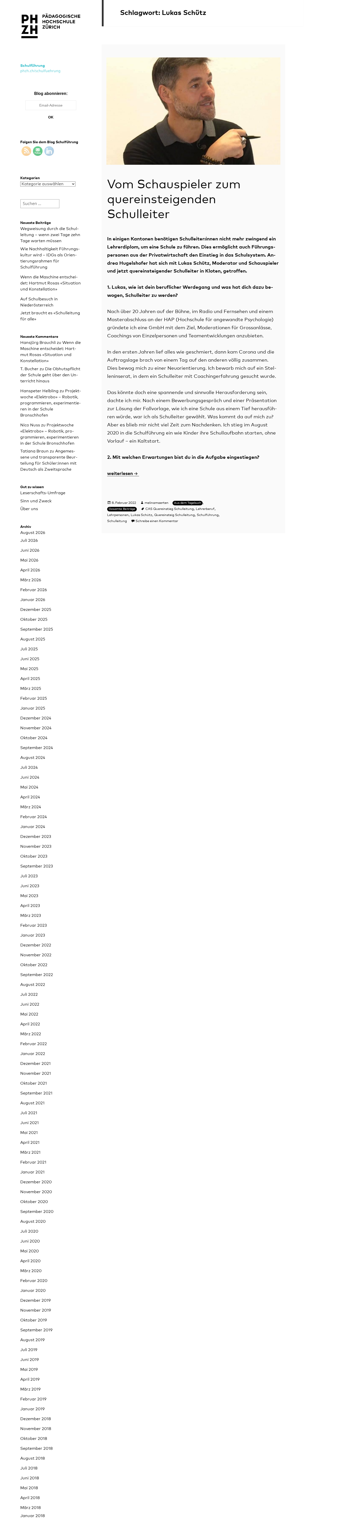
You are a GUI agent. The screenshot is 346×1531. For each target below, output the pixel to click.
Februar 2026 (33, 590)
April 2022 (30, 1024)
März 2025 (30, 689)
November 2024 (35, 728)
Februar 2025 (33, 698)
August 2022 (32, 985)
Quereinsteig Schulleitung (174, 515)
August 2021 (32, 1103)
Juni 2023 (29, 886)
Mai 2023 (29, 896)
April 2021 (30, 1143)
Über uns (29, 509)
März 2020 (31, 1271)
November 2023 (35, 846)
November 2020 (36, 1192)
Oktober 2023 (33, 856)
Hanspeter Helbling (39, 391)
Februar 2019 (33, 1399)
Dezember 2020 (36, 1182)
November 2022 (35, 955)
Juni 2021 (29, 1123)
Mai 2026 (29, 560)
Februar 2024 (33, 817)
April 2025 (30, 679)
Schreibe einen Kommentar (157, 521)
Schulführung (32, 66)
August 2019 (32, 1340)
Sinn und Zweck (35, 501)
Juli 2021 (28, 1113)
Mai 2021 (29, 1133)
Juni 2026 (29, 550)
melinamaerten (156, 503)
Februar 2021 (33, 1162)
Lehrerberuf (205, 509)
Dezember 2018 (35, 1419)
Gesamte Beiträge (122, 509)
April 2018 (30, 1498)
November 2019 (35, 1310)
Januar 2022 (32, 1054)
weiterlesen (123, 473)
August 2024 (32, 758)
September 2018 (36, 1448)
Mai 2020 (29, 1251)
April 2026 (30, 570)
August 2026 (32, 533)
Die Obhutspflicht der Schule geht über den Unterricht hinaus (50, 375)
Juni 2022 (29, 1004)
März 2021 (30, 1152)
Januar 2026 (32, 600)
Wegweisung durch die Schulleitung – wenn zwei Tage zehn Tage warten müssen (50, 235)
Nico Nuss (30, 425)
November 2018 (35, 1429)
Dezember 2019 (35, 1300)
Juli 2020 (29, 1231)
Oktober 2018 (33, 1439)
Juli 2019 (28, 1350)
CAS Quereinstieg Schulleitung (169, 509)
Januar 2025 (32, 708)
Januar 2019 (32, 1409)
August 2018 (32, 1458)
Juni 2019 (29, 1360)
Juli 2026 (29, 541)
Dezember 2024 (35, 718)
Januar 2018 (32, 1516)
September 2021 (36, 1093)
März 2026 (30, 580)
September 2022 (36, 975)
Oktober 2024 (33, 738)
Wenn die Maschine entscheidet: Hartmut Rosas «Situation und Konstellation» (50, 283)
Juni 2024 (29, 777)
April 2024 (30, 797)
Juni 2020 (30, 1241)
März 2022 (30, 1034)
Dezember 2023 (35, 837)
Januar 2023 (32, 935)
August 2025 (32, 639)
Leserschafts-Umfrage (42, 493)
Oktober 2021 (33, 1083)
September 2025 (36, 629)
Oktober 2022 (33, 965)
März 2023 (30, 916)
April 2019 (30, 1379)
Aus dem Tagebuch (187, 503)
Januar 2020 (33, 1291)
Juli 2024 (29, 767)
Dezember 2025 (35, 610)
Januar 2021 (32, 1172)
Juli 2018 (28, 1468)
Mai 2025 (29, 669)
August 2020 (33, 1221)
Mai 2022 (29, 1014)
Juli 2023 (29, 876)
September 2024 (36, 748)
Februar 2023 (33, 925)
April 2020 (30, 1261)
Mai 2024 (29, 787)
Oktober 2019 (33, 1320)
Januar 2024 (32, 827)
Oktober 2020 (34, 1202)
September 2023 (36, 866)
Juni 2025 (29, 659)
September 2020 (36, 1212)
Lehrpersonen (118, 515)
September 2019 (36, 1330)
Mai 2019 (29, 1370)
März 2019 (30, 1389)
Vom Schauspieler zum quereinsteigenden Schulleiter (174, 200)
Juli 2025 (29, 649)
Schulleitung (117, 521)
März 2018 (30, 1508)
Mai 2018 (29, 1488)
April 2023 (30, 906)
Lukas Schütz (141, 515)
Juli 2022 (29, 994)
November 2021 (35, 1073)
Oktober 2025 (33, 619)
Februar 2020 (33, 1281)
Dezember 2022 (35, 945)
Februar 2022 (33, 1044)
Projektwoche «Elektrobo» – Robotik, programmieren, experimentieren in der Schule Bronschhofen (50, 403)
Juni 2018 (29, 1478)
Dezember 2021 (35, 1064)
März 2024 (30, 807)
